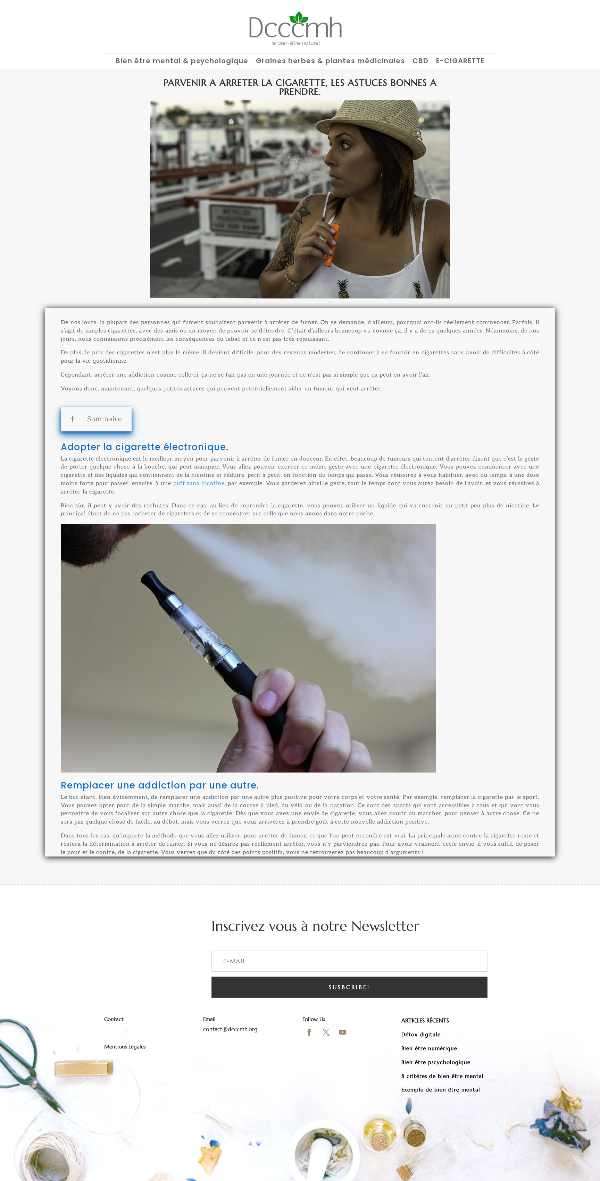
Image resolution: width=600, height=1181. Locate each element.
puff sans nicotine (199, 483)
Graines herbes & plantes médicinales (330, 61)
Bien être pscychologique (435, 1062)
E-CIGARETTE (460, 61)
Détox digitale (421, 1034)
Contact (114, 1019)
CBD (420, 61)
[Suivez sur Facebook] (309, 1032)
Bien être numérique (429, 1048)
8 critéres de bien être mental (442, 1076)
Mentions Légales (124, 1046)
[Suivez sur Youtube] (343, 1032)
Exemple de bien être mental (440, 1089)
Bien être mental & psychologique (182, 61)
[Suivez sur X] (326, 1032)
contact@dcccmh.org (230, 1029)
